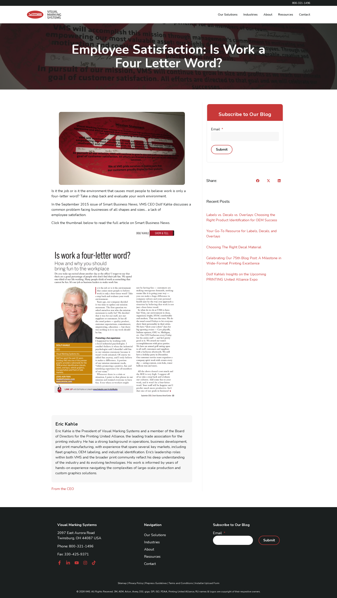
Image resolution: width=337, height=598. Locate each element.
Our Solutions (228, 14)
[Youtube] (76, 563)
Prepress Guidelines (156, 583)
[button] (257, 180)
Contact (304, 14)
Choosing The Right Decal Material (233, 247)
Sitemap (122, 583)
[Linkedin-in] (68, 563)
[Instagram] (85, 563)
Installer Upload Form (207, 583)
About (267, 14)
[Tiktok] (94, 563)
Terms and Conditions (181, 583)
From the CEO (62, 488)
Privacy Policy (136, 583)
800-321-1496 (81, 546)
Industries (250, 14)
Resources (285, 14)
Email (216, 129)
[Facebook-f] (59, 563)
